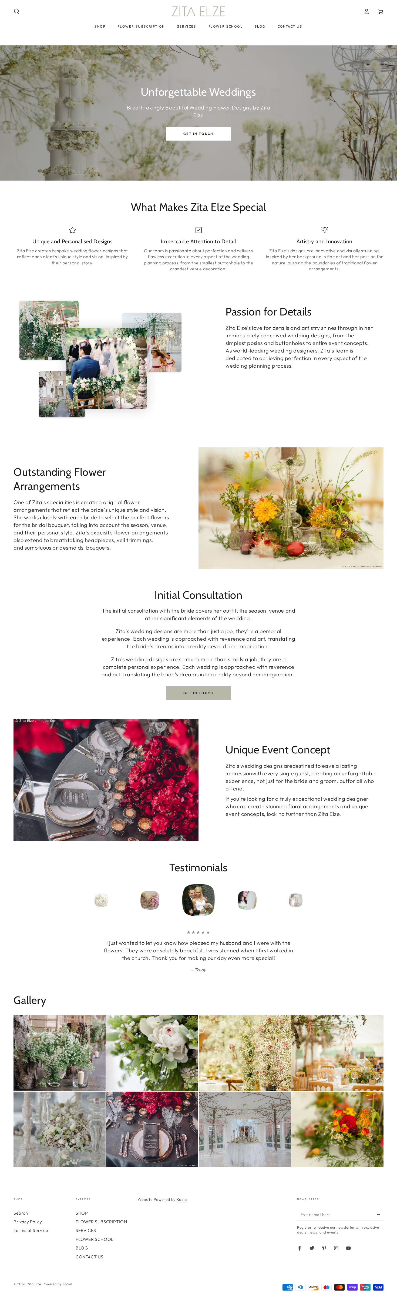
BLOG (82, 1248)
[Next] (307, 900)
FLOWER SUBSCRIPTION (101, 1221)
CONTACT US (89, 1256)
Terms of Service (31, 1230)
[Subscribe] (380, 1215)
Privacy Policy (28, 1221)
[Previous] (89, 900)
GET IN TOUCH (198, 134)
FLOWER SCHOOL (95, 1239)
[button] (16, 11)
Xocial (182, 1199)
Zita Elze (34, 1284)
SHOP (82, 1213)
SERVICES (86, 1230)
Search (21, 1213)
